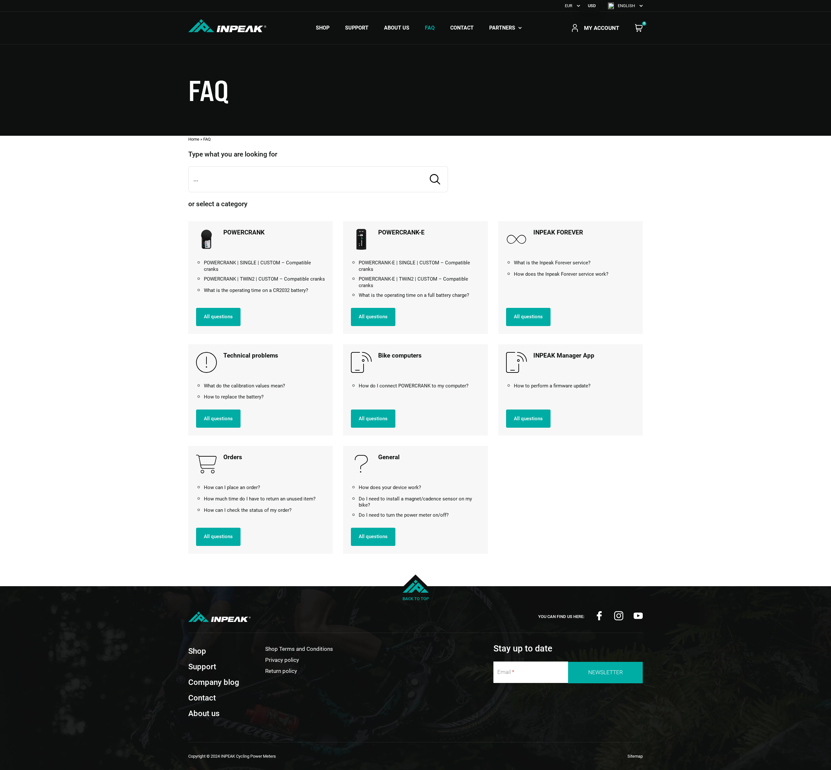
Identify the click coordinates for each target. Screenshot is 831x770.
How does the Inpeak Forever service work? (561, 274)
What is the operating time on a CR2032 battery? (256, 290)
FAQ (430, 28)
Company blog (213, 682)
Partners (502, 28)
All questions (218, 317)
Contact (462, 28)
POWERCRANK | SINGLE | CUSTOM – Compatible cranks (257, 266)
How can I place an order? (232, 487)
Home (193, 139)
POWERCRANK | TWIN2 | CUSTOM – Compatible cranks (264, 279)
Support (356, 28)
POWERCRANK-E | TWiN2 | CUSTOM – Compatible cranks (413, 282)
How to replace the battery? (234, 397)
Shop (322, 28)
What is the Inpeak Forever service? (552, 263)
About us (396, 28)
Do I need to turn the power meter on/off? (404, 515)
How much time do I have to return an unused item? (260, 499)
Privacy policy (282, 660)
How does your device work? (390, 487)
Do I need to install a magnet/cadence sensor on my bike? (415, 502)
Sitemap (635, 756)
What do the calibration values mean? (244, 386)
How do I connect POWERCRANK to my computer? (413, 386)
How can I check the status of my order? (247, 510)
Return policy (281, 671)
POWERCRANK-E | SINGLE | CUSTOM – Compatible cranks (414, 266)
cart (639, 28)
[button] (625, 5)
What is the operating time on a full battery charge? (414, 295)
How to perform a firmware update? (552, 386)
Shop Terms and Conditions (299, 649)
